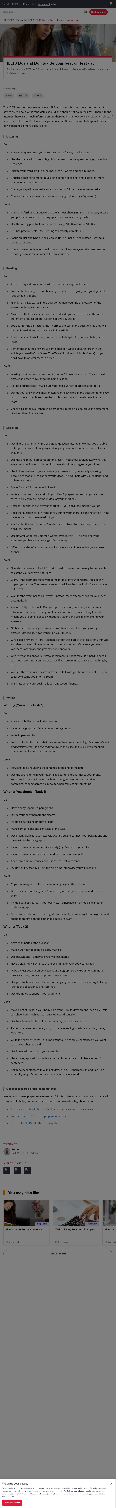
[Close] (111, 1483)
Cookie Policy (15, 1494)
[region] (58, 1493)
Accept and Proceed (12, 1502)
